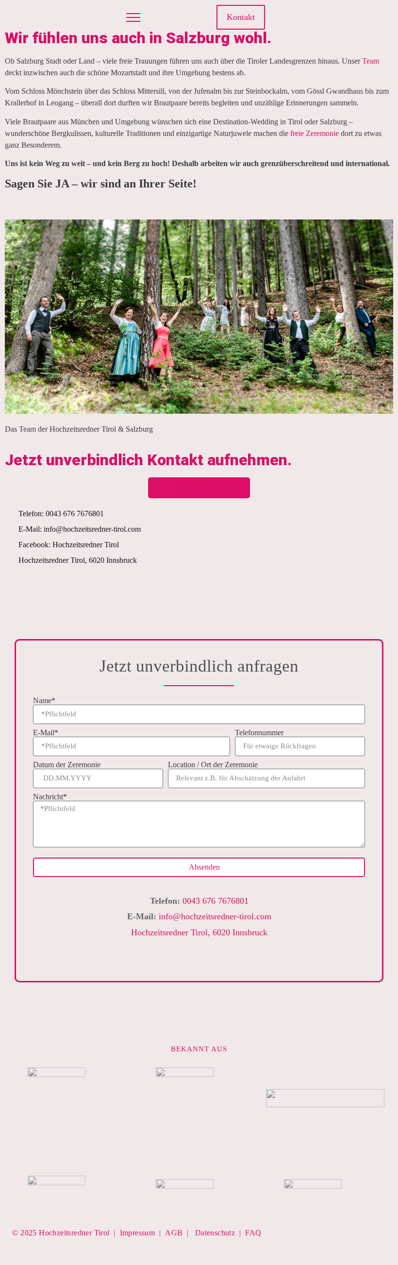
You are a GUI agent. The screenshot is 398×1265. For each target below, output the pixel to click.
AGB (173, 1233)
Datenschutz (215, 1233)
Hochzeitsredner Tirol (74, 1233)
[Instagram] (338, 17)
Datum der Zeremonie (66, 765)
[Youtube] (354, 17)
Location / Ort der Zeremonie (213, 765)
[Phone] (233, 960)
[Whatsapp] (369, 17)
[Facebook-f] (323, 17)
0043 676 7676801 (215, 901)
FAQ (253, 1233)
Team (370, 61)
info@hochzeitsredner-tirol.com (215, 916)
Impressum (137, 1233)
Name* (44, 701)
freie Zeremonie (314, 133)
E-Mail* (45, 733)
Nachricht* (50, 797)
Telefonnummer (259, 733)
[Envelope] (256, 960)
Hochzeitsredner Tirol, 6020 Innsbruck (199, 932)
